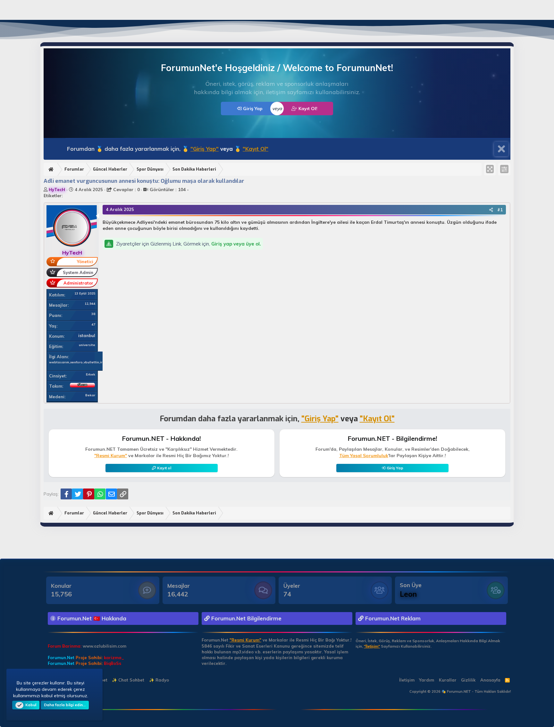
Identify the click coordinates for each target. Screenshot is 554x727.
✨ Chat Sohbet (128, 680)
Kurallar (448, 680)
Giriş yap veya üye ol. (236, 244)
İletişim (407, 680)
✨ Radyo (159, 680)
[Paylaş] (491, 210)
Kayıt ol (164, 467)
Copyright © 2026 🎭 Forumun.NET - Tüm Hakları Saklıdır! (460, 691)
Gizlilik (468, 680)
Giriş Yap (252, 108)
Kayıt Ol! (307, 108)
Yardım (426, 680)
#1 (500, 209)
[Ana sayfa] (52, 169)
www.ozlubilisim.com (104, 646)
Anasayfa (490, 680)
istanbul (86, 335)
